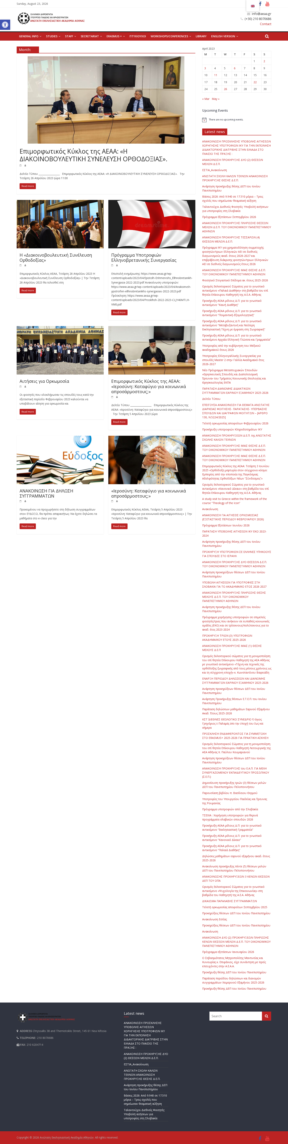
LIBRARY (201, 36)
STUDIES (51, 36)
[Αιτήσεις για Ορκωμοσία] (60, 328)
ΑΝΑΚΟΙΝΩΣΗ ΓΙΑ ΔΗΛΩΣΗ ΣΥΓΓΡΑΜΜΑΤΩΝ (46, 493)
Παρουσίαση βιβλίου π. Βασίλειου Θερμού (229, 793)
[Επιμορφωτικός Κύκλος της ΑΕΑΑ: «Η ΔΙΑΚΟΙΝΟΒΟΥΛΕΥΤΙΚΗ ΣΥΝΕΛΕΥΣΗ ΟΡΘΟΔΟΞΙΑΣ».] (106, 59)
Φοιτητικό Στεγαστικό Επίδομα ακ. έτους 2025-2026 (235, 280)
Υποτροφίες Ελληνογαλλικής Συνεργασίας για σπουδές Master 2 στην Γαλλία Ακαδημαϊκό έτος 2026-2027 (233, 360)
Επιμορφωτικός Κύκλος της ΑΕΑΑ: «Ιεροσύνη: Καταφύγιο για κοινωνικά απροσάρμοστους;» (148, 386)
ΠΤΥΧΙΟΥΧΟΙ (138, 36)
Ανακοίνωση (210, 509)
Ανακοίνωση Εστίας (214, 919)
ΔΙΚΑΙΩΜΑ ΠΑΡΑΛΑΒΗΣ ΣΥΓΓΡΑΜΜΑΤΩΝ (229, 901)
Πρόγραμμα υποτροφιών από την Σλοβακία (230, 809)
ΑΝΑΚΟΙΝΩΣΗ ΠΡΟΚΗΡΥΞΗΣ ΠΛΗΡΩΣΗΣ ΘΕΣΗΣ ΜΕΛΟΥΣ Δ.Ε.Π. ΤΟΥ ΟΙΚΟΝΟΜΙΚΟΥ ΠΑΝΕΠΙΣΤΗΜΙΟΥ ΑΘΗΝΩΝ (234, 597)
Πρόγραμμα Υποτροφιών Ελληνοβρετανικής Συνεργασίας (144, 257)
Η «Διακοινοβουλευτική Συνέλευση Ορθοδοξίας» (56, 257)
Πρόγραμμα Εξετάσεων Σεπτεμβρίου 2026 (229, 217)
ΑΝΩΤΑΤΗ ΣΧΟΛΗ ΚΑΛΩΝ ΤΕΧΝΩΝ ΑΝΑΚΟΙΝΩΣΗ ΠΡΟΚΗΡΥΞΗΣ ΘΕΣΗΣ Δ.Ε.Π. (142, 1075)
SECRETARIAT (90, 36)
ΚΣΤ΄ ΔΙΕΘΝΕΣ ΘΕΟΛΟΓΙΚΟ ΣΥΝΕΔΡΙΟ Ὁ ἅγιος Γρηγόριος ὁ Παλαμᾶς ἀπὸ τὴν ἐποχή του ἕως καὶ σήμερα (232, 723)
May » (215, 99)
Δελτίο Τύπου (211, 399)
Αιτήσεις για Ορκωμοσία (44, 381)
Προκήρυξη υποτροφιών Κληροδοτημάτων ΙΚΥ (232, 429)
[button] (5, 25)
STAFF (69, 36)
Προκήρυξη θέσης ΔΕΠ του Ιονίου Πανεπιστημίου (234, 972)
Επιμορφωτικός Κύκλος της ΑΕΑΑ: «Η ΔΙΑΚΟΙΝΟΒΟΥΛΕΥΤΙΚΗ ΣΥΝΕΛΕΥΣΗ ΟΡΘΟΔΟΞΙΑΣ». (93, 155)
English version (223, 36)
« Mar (205, 99)
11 (215, 75)
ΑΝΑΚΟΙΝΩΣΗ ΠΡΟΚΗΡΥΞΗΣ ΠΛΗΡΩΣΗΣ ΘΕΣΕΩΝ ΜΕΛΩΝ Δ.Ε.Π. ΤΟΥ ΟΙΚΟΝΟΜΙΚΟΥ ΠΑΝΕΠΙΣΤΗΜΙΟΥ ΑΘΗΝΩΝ (236, 227)
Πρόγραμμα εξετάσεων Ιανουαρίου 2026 (228, 952)
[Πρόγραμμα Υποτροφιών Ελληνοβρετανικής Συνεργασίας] (151, 202)
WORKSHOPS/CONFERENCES (169, 36)
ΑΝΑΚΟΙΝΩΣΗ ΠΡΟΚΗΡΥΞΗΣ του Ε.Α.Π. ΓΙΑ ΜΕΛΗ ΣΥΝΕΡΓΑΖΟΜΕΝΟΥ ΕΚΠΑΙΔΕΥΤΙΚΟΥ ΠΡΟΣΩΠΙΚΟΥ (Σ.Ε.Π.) (235, 772)
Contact (265, 24)
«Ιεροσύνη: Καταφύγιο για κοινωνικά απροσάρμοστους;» (148, 493)
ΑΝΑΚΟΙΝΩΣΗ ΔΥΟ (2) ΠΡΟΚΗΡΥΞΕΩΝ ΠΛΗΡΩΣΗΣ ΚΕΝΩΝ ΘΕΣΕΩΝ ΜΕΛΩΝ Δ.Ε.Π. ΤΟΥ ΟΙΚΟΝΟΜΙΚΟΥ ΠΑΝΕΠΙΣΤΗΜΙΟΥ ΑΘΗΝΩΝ (236, 942)
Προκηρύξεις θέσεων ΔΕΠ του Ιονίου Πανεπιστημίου (236, 913)
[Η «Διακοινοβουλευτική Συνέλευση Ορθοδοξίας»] (60, 202)
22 (255, 82)
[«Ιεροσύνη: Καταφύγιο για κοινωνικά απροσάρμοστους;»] (151, 438)
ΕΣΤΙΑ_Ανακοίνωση (214, 170)
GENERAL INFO (28, 36)
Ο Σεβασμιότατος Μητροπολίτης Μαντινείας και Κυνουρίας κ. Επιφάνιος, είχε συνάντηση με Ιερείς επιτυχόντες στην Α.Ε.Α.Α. (234, 962)
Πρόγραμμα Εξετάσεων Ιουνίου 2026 (226, 525)
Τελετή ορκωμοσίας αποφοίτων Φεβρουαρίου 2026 (235, 423)
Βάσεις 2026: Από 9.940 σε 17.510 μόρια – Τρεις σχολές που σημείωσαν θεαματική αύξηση (145, 1100)
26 (225, 89)
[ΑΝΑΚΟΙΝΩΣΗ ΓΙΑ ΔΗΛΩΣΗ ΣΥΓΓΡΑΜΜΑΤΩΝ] (60, 438)
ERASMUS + (114, 36)
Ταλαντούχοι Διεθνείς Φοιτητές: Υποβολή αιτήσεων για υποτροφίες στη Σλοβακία (144, 1114)
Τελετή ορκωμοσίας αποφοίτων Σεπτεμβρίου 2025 (234, 907)
